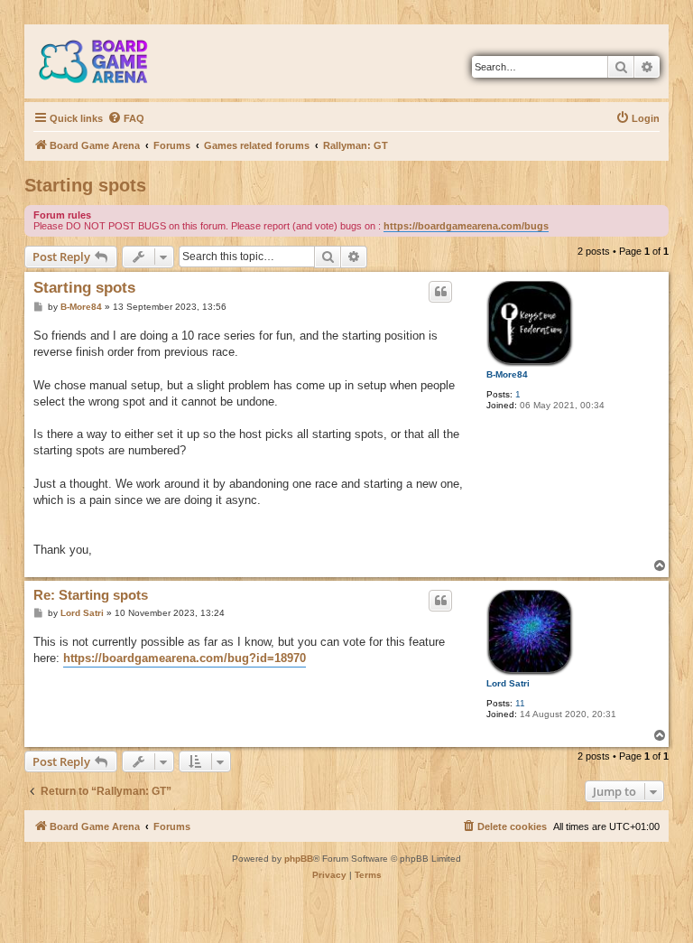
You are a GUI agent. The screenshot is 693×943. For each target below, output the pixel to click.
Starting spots (85, 185)
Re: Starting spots (90, 594)
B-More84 (507, 374)
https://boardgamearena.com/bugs (466, 225)
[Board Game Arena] (106, 61)
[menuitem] (125, 118)
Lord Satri (508, 683)
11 (520, 703)
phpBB (298, 859)
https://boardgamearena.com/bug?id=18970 (184, 658)
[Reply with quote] (440, 292)
